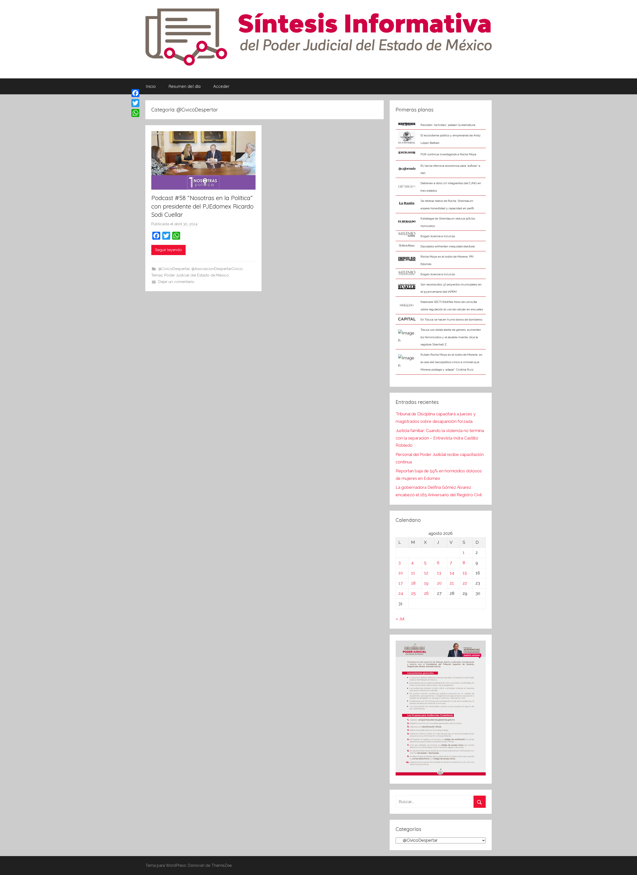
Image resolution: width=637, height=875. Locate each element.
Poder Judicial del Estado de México (196, 275)
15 (465, 572)
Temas (156, 275)
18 (413, 583)
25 (413, 593)
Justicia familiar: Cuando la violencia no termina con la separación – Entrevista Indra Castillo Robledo (440, 438)
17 (400, 583)
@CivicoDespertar (174, 269)
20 (439, 583)
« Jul (400, 618)
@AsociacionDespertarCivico (217, 269)
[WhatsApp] (135, 113)
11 (413, 572)
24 (400, 593)
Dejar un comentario (176, 281)
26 (426, 593)
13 (439, 572)
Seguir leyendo (168, 250)
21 (452, 583)
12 (426, 572)
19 (426, 583)
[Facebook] (135, 93)
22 (465, 583)
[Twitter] (135, 103)
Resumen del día (184, 86)
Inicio (151, 86)
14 (452, 572)
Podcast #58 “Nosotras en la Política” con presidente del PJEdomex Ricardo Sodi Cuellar (202, 206)
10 (400, 572)
